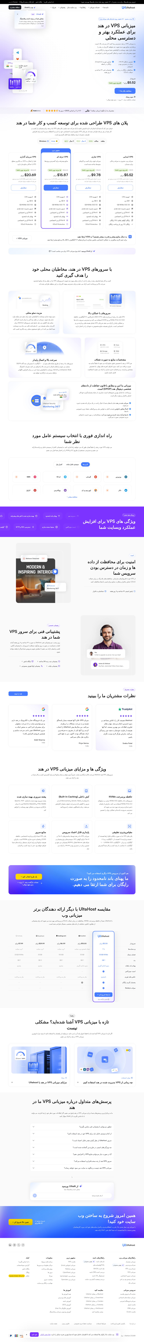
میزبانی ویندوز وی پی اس (127, 1279)
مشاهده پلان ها (125, 91)
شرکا (50, 1276)
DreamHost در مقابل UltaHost (93, 1297)
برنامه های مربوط (46, 1262)
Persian (13, 2)
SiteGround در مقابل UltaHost (93, 1308)
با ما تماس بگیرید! (49, 2)
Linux (53, 141)
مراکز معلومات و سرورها (44, 1265)
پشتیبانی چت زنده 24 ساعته (48, 661)
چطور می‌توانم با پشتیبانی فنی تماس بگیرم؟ (95, 1127)
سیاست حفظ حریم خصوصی (83, 1324)
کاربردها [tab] (85, 464)
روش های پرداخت (46, 1269)
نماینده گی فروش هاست (127, 1294)
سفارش (120, 188)
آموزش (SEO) (66, 1305)
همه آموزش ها (66, 1294)
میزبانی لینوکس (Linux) (68, 1265)
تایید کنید (34, 1334)
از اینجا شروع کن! (104, 995)
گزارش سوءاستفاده (23, 1265)
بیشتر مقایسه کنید (97, 1312)
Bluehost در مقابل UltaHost (94, 1294)
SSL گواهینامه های (98, 1265)
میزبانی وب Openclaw (68, 1279)
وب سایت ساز (72, 7)
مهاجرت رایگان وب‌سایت (44, 1283)
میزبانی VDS (23, 238)
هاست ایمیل (131, 1305)
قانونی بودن (65, 1324)
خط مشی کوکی (45, 1334)
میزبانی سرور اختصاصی (128, 1276)
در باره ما (132, 1324)
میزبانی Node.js (70, 1269)
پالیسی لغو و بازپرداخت (118, 1324)
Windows (42, 141)
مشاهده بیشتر (72, 497)
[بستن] (26, 1334)
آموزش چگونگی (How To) (63, 1308)
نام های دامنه (100, 1261)
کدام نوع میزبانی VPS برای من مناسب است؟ (71, 251)
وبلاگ (27, 1272)
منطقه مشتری (15, 7)
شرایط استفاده (101, 1324)
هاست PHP (71, 1262)
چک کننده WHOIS (98, 1269)
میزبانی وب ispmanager (67, 1276)
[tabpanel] (72, 485)
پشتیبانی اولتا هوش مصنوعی (30, 666)
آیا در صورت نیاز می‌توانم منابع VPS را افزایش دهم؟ (92, 1154)
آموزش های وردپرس (64, 1297)
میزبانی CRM (131, 1308)
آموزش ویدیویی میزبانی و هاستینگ (60, 1312)
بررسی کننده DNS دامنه (97, 1272)
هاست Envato (131, 1312)
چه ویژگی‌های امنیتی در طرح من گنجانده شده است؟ (92, 1147)
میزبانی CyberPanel (69, 1272)
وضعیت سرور (48, 1279)
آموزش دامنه (67, 1301)
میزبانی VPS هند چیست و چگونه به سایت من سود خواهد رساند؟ (87, 1168)
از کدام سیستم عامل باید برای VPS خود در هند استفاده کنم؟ (89, 1133)
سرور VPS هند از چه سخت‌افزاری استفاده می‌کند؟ (92, 1161)
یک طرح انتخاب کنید (29, 877)
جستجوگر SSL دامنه (98, 1276)
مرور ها (50, 1272)
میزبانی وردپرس (130, 1265)
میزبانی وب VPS (130, 1269)
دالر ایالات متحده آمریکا (26, 2)
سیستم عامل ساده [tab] (72, 464)
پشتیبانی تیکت (52, 666)
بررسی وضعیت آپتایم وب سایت (94, 1279)
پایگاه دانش (39, 2)
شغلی (27, 1276)
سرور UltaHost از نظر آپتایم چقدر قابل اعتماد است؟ (91, 1140)
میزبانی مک (131, 1283)
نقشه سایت (53, 1324)
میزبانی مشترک (130, 1262)
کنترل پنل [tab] (59, 464)
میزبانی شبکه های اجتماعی (127, 1297)
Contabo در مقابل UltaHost (94, 1301)
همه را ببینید (18, 694)
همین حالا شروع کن (21, 1222)
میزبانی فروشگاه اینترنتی (127, 1301)
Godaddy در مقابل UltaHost (94, 1305)
